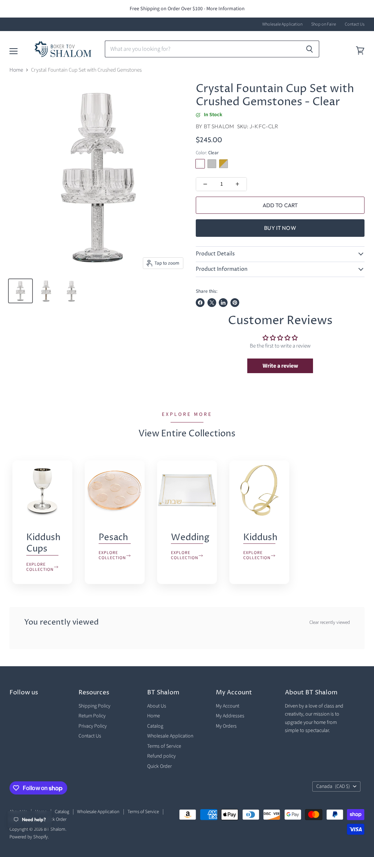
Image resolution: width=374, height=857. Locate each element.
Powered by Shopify (28, 837)
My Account (227, 706)
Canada (333, 786)
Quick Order (159, 766)
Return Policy (92, 716)
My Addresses (230, 716)
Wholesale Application (282, 24)
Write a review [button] (280, 366)
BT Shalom (219, 126)
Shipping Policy (94, 706)
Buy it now (280, 227)
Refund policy (161, 756)
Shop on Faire (323, 24)
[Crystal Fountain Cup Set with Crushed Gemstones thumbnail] (20, 291)
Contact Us (355, 24)
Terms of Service (164, 746)
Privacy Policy (93, 726)
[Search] (309, 49)
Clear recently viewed (329, 622)
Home (16, 70)
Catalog (155, 726)
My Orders (226, 726)
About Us (156, 706)
